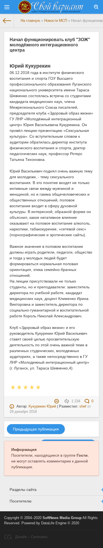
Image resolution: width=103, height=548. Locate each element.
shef (82, 406)
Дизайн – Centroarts (31, 537)
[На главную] (7, 21)
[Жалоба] (57, 401)
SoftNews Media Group (62, 518)
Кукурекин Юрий (42, 406)
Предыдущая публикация (36, 429)
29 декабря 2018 (23, 412)
